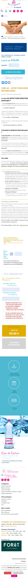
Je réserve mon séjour (13, 72)
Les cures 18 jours (18, 36)
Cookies (23, 561)
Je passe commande (14, 343)
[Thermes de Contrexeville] (14, 3)
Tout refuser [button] (7, 573)
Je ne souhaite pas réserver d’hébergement (11, 279)
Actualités (4, 501)
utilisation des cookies (13, 567)
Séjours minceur (5, 488)
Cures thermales (8, 36)
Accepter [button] (14, 575)
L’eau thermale (5, 135)
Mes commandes (6, 510)
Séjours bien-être (6, 486)
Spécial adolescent (6, 493)
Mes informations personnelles (9, 514)
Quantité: (4, 65)
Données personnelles (19, 559)
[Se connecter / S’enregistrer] (6, 11)
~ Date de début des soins (5, 254)
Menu (6, 16)
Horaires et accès (6, 499)
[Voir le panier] (10, 11)
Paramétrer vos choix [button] (18, 573)
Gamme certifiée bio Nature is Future (11, 491)
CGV (2, 504)
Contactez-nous (5, 503)
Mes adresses (5, 512)
